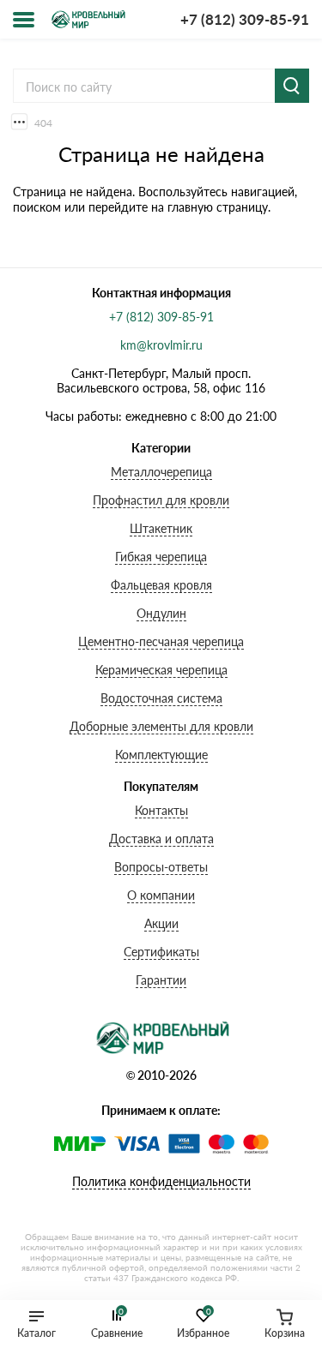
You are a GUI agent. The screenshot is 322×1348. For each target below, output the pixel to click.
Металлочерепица (161, 471)
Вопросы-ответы (161, 867)
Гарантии (161, 980)
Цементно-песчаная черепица (161, 641)
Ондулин (161, 613)
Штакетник (161, 528)
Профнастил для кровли (161, 500)
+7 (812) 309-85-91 (244, 19)
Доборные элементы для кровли (161, 726)
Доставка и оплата (161, 838)
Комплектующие (161, 754)
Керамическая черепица (161, 669)
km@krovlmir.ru (161, 345)
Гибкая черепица (161, 556)
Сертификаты (161, 951)
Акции (161, 923)
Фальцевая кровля (161, 585)
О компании (161, 895)
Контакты (161, 810)
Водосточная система (161, 698)
